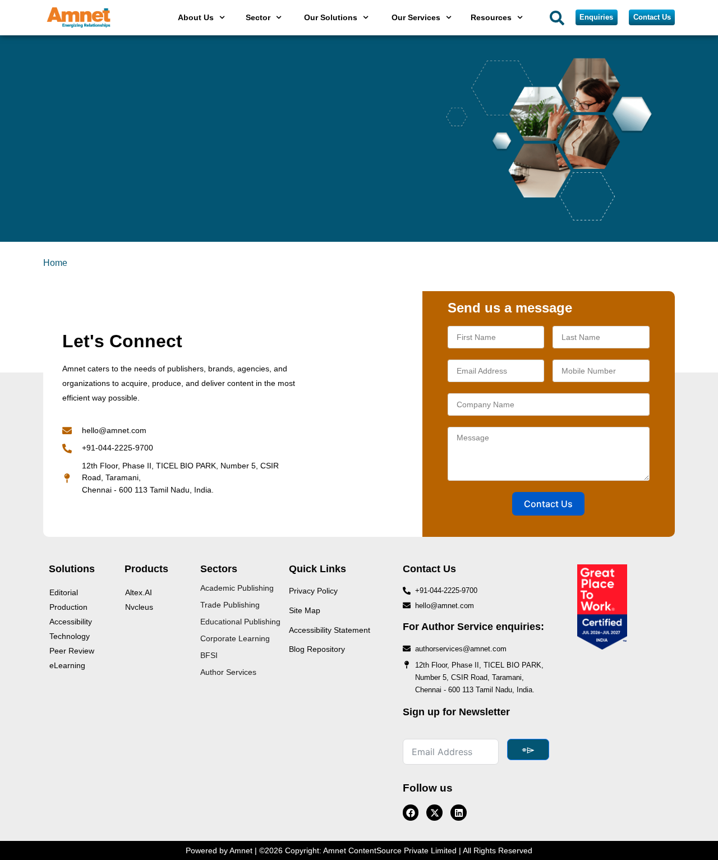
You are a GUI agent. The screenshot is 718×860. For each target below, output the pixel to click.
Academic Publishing (237, 587)
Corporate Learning (235, 638)
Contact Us (548, 503)
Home (55, 263)
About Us (196, 17)
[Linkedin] (458, 812)
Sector (258, 17)
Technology (69, 636)
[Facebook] (411, 812)
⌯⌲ (528, 749)
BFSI (209, 655)
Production (68, 607)
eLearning (67, 665)
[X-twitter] (434, 812)
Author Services (228, 672)
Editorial (63, 592)
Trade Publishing (230, 604)
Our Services (416, 17)
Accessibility (70, 621)
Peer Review (71, 650)
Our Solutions (330, 17)
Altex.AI (138, 592)
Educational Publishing (240, 621)
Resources (491, 17)
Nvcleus (139, 607)
